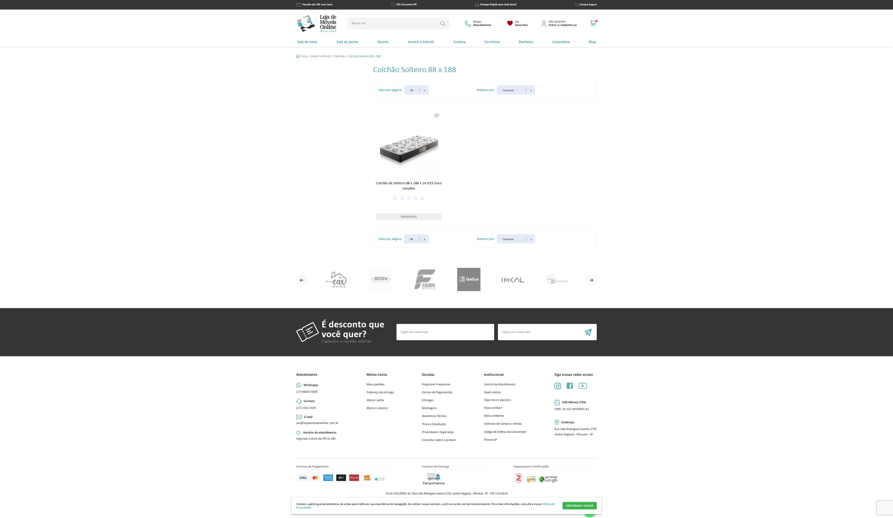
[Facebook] (570, 386)
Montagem (429, 408)
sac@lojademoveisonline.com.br (317, 423)
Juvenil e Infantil (421, 41)
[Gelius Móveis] (469, 280)
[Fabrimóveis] (425, 280)
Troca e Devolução (434, 424)
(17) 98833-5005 (307, 392)
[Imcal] (513, 280)
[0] (593, 23)
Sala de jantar (347, 41)
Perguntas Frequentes (436, 384)
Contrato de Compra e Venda (503, 424)
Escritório (492, 41)
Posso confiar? (493, 408)
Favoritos (521, 23)
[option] (337, 280)
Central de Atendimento (499, 384)
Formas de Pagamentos (437, 392)
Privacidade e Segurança (438, 432)
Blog (592, 41)
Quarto (383, 41)
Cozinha (459, 41)
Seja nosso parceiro (497, 400)
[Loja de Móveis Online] (316, 23)
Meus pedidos (375, 384)
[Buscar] (442, 23)
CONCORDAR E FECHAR (579, 506)
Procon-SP (490, 440)
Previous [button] (301, 279)
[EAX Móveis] (337, 280)
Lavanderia (561, 41)
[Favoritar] (436, 115)
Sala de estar (307, 41)
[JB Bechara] (557, 280)
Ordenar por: (486, 90)
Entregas (427, 400)
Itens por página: (390, 90)
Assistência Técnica (434, 416)
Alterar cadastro (377, 408)
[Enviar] (547, 332)
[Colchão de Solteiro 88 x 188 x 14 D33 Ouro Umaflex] (409, 144)
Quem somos (492, 392)
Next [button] (591, 279)
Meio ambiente (494, 416)
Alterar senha (375, 400)
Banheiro (526, 41)
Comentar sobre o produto (439, 440)
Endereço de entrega (380, 392)
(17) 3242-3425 (306, 408)
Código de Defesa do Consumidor (505, 432)
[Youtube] (583, 386)
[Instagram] (557, 386)
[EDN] (381, 280)
